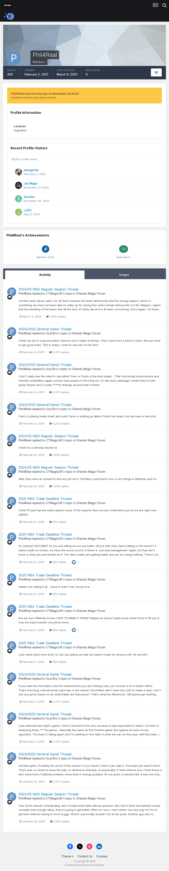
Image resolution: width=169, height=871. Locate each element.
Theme (66, 856)
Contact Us (84, 856)
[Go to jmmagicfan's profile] (18, 171)
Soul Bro (29, 197)
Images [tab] (124, 274)
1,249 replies (57, 316)
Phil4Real (25, 293)
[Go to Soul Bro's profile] (18, 198)
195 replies (59, 521)
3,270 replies (61, 352)
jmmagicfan (31, 170)
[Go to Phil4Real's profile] (11, 291)
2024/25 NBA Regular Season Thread (48, 289)
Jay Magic (31, 183)
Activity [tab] (45, 274)
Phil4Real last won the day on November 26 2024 (45, 93)
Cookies (102, 856)
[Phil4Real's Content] (156, 72)
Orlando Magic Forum (90, 293)
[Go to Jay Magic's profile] (18, 185)
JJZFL (28, 210)
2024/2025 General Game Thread (45, 329)
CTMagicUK (54, 293)
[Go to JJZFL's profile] (18, 212)
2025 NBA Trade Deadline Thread (45, 499)
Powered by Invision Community (84, 864)
